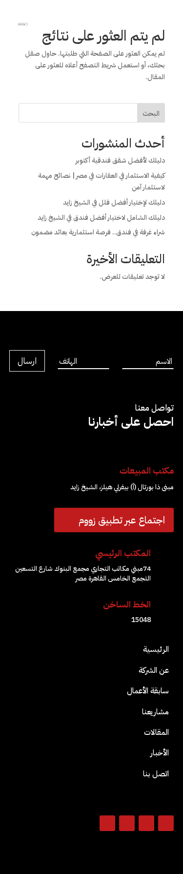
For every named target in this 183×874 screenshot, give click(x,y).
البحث (151, 113)
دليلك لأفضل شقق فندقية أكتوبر (120, 160)
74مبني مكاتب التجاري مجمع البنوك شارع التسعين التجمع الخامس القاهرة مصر (83, 573)
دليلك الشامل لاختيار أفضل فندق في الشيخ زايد (101, 217)
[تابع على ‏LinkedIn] (127, 823)
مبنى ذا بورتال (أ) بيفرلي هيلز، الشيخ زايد (122, 487)
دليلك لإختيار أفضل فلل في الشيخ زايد (114, 202)
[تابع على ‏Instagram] (146, 823)
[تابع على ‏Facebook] (166, 823)
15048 (141, 620)
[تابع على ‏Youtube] (107, 823)
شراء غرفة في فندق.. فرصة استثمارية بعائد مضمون (98, 232)
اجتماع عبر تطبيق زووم (122, 520)
